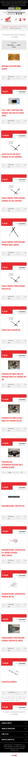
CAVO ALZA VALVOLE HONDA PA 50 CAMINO (12, 155)
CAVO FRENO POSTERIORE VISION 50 (13, 287)
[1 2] (15, 180)
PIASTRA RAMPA (9, 681)
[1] (15, 92)
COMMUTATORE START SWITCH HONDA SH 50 (12, 419)
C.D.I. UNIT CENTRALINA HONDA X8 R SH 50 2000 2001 (13, 113)
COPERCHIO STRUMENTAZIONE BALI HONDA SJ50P (12, 465)
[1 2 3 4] (15, 575)
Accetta (18, 8)
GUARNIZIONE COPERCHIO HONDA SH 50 (13, 595)
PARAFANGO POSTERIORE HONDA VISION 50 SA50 (13, 639)
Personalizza (11, 8)
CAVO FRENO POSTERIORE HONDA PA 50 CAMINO (13, 199)
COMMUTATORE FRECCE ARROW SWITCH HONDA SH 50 (14, 377)
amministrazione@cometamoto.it (16, 12)
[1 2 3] (15, 224)
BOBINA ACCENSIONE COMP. (11, 67)
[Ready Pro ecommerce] (14, 755)
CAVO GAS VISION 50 (11, 330)
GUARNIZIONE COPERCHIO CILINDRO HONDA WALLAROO (13, 553)
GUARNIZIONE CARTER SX (13, 506)
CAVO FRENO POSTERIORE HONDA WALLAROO (13, 243)
